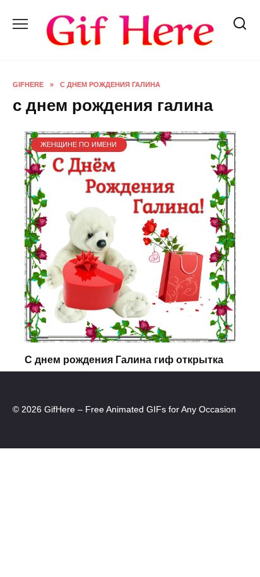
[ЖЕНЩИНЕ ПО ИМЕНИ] (130, 334)
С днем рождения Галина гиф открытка (124, 359)
